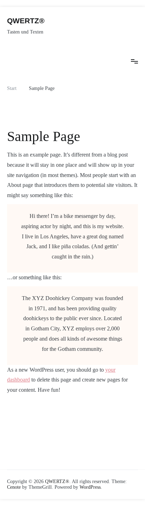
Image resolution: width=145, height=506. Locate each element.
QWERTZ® (25, 21)
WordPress (90, 487)
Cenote (14, 487)
